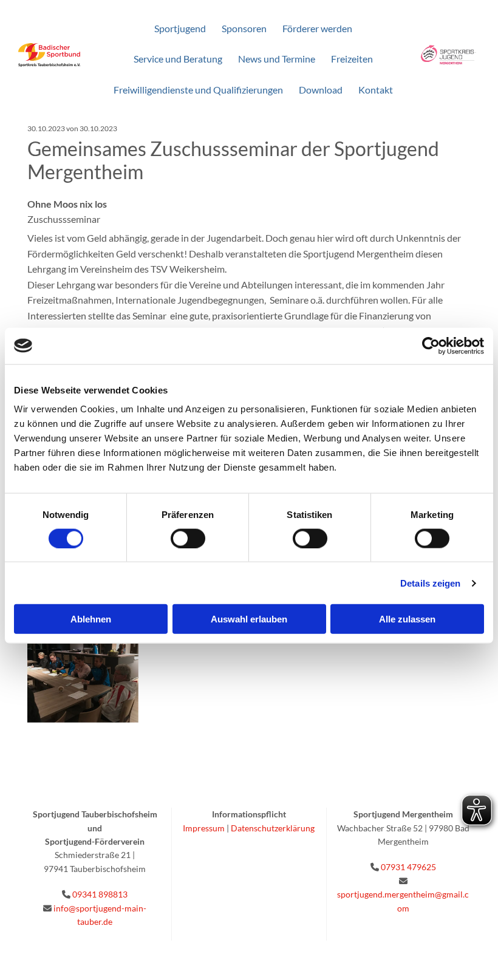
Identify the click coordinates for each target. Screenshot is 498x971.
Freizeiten (352, 58)
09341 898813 (100, 894)
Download (321, 89)
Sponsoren (244, 28)
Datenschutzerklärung (273, 828)
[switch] (188, 538)
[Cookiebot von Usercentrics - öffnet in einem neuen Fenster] (431, 345)
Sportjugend (180, 28)
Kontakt (375, 89)
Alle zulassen (407, 619)
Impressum (204, 828)
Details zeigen (430, 582)
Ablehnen (90, 619)
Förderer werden (317, 28)
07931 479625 (408, 867)
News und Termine (276, 58)
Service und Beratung (178, 58)
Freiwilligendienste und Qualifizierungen (198, 89)
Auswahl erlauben (249, 619)
